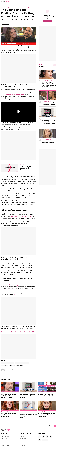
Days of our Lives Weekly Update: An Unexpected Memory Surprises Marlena (49, 142)
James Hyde (12, 365)
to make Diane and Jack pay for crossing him (21, 216)
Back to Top (50, 425)
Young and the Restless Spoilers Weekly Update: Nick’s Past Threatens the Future (9, 396)
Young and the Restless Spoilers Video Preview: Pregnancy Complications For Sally (9, 414)
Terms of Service (46, 450)
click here (16, 294)
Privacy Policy (40, 450)
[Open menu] (1, 1)
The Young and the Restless (32, 1)
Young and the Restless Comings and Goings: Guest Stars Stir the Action (28, 416)
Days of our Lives (13, 1)
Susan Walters (20, 365)
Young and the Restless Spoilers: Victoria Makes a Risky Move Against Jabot (46, 414)
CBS (25, 293)
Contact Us (22, 445)
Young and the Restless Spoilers (7, 392)
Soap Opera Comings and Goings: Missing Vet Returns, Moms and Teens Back (28, 396)
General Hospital (21, 1)
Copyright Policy (53, 450)
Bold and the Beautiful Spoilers (48, 80)
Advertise (22, 441)
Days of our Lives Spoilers (47, 101)
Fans (16, 330)
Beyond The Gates (5, 445)
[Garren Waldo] (3, 370)
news (43, 118)
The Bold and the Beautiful (44, 1)
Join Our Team (23, 438)
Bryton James (4, 365)
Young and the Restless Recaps (21, 363)
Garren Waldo (5, 24)
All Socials (44, 440)
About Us (22, 436)
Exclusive (28, 330)
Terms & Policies (23, 443)
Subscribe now (47, 21)
